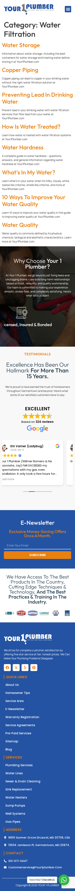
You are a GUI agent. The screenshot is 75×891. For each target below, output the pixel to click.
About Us (12, 685)
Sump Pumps (15, 806)
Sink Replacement (18, 789)
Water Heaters (16, 797)
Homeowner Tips (17, 693)
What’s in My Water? (28, 172)
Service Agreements (20, 725)
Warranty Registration (22, 717)
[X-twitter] (16, 667)
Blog (8, 749)
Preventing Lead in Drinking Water (37, 98)
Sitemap (11, 741)
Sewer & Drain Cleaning (22, 781)
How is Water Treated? (31, 126)
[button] (68, 9)
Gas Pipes (12, 822)
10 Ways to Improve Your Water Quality (34, 200)
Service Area (14, 701)
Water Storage (21, 45)
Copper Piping (20, 69)
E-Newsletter (14, 709)
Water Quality (20, 224)
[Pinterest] (33, 667)
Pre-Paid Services (18, 733)
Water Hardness (22, 147)
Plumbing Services (19, 765)
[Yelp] (25, 667)
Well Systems (15, 814)
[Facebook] (7, 667)
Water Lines (14, 773)
